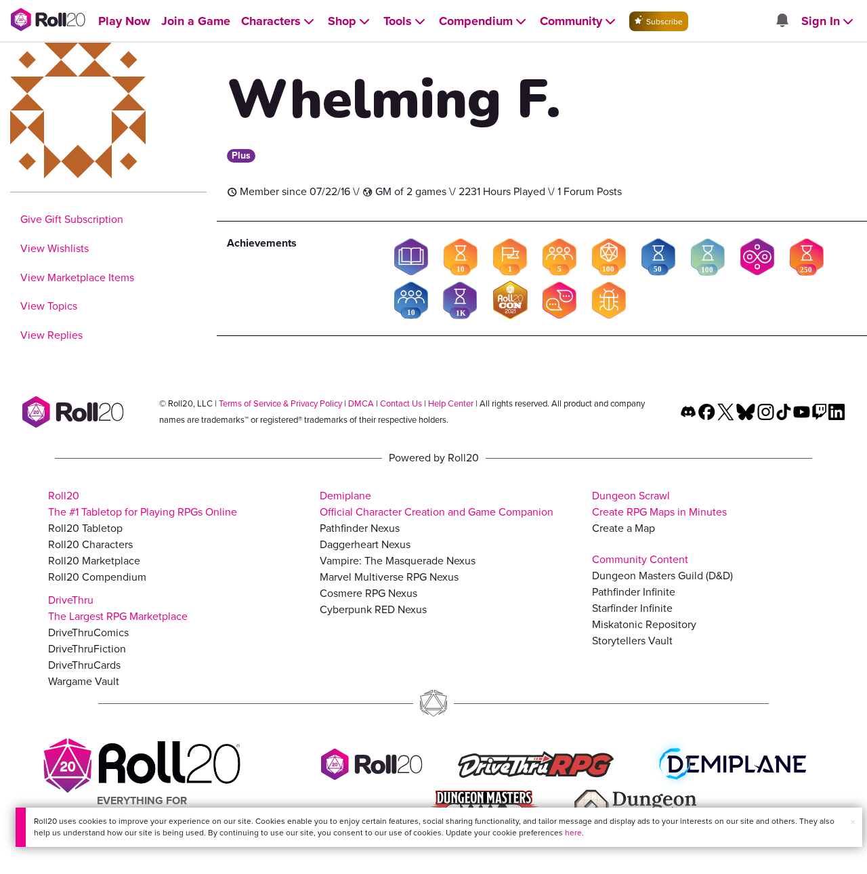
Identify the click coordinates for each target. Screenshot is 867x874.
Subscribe (663, 22)
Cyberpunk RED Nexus (373, 609)
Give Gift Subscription (71, 219)
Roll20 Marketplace (94, 560)
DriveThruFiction (87, 649)
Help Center (450, 403)
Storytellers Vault (632, 640)
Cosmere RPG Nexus (368, 593)
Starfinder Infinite (632, 608)
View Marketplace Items (77, 277)
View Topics (48, 306)
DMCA (361, 403)
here (573, 833)
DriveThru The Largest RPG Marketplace (118, 608)
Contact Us (401, 403)
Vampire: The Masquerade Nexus (397, 560)
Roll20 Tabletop (85, 528)
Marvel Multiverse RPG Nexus (389, 577)
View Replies (51, 335)
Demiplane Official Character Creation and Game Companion (436, 504)
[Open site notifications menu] (781, 21)
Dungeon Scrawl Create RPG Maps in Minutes (659, 504)
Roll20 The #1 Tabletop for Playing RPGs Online (142, 504)
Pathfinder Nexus (360, 528)
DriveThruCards (84, 665)
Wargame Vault (83, 681)
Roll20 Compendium (97, 577)
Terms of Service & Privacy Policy (280, 403)
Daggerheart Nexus (365, 544)
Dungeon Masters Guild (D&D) (662, 575)
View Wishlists (54, 248)
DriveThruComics (88, 632)
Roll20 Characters (90, 544)
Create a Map (623, 528)
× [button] (852, 822)
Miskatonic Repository (644, 624)
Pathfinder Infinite (633, 592)
